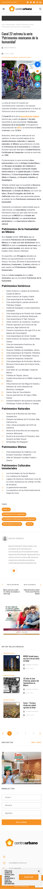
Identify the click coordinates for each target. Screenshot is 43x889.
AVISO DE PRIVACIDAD (21, 886)
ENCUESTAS (7, 742)
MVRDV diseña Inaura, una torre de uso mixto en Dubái (31, 658)
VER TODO (36, 742)
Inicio (4, 24)
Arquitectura (24, 57)
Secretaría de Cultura (29, 116)
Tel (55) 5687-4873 (15, 868)
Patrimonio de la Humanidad (14, 514)
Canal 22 (6, 509)
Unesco (30, 524)
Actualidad (11, 24)
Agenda (15, 57)
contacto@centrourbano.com (18, 863)
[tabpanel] (21, 687)
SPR (19, 128)
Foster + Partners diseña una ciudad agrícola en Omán (29, 705)
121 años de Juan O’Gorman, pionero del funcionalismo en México (31, 682)
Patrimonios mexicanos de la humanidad (19, 519)
